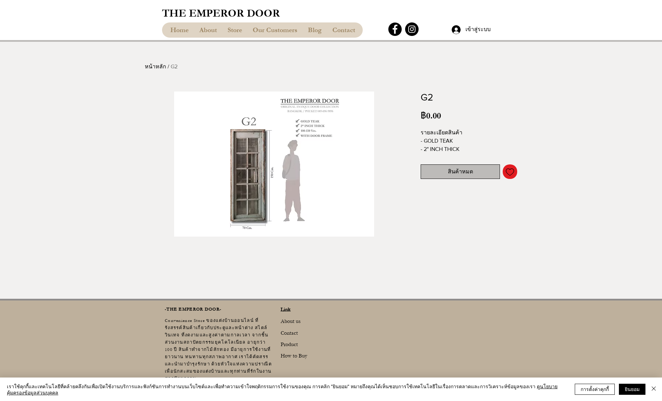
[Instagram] (412, 29)
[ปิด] (654, 389)
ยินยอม (632, 388)
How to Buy (294, 356)
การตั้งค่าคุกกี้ (595, 388)
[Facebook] (395, 29)
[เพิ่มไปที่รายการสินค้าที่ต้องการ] (510, 171)
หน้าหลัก (155, 66)
